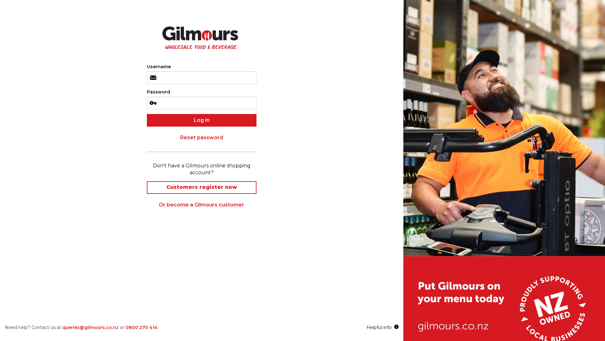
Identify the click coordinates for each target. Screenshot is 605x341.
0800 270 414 (141, 327)
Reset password (201, 138)
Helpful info (380, 327)
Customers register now (201, 187)
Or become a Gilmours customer (201, 205)
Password (158, 92)
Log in (202, 120)
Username (159, 66)
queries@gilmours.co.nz (90, 327)
